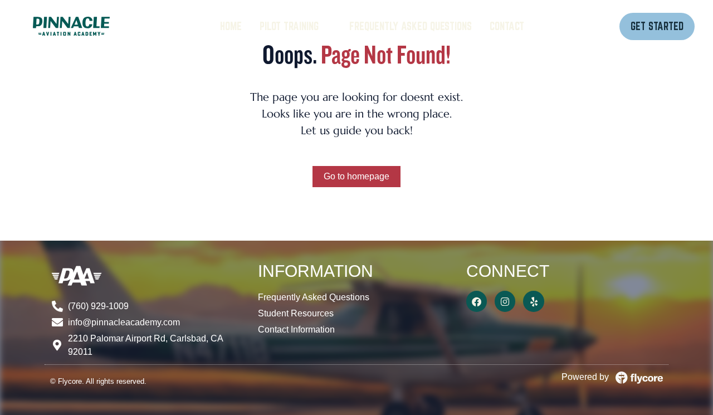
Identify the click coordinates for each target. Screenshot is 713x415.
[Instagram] (505, 301)
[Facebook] (476, 301)
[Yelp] (533, 301)
